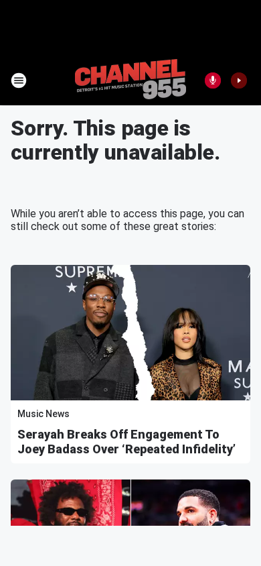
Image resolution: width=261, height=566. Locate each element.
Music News (43, 413)
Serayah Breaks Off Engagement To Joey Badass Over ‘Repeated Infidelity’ (126, 441)
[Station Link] (130, 80)
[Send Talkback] (213, 80)
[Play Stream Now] (239, 80)
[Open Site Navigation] (19, 80)
